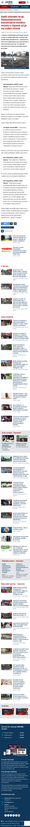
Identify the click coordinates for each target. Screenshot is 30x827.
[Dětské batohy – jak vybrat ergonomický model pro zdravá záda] (6, 396)
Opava (16, 10)
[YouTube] (19, 815)
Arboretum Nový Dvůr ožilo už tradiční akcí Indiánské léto (20, 624)
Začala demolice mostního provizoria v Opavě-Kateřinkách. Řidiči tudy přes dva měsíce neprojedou (21, 287)
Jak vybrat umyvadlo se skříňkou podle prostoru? (20, 538)
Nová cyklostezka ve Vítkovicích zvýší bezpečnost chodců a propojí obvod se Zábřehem (20, 516)
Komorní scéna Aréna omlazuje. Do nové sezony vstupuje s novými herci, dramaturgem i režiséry (21, 421)
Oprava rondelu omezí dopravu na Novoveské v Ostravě (20, 696)
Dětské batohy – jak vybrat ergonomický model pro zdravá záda (20, 396)
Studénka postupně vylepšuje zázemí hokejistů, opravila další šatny (20, 502)
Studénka (20, 507)
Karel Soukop (25, 340)
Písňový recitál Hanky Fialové (21, 444)
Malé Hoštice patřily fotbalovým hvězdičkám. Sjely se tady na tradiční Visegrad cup (20, 364)
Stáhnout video (22, 68)
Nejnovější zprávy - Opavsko (13, 584)
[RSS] (16, 815)
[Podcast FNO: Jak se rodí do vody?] (6, 530)
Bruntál (19, 340)
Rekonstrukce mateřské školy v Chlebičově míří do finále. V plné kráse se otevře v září (20, 637)
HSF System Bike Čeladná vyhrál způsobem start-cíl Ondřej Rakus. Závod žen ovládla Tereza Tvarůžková (20, 669)
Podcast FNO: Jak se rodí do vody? (20, 528)
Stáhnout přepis (10, 68)
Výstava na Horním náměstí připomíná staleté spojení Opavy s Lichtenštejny (21, 603)
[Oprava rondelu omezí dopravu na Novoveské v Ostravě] (6, 697)
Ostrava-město (21, 327)
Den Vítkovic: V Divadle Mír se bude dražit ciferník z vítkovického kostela (20, 407)
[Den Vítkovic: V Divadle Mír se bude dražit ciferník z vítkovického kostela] (6, 407)
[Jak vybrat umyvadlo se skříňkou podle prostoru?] (6, 539)
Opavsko (4, 7)
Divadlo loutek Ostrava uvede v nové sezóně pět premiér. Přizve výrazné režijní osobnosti (19, 684)
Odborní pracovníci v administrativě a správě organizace (22, 567)
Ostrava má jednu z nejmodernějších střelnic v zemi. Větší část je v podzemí (20, 323)
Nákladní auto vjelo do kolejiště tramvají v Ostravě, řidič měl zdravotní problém (21, 458)
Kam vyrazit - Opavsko (11, 433)
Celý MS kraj (20, 355)
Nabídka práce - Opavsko (12, 561)
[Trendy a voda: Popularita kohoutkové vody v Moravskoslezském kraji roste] (6, 250)
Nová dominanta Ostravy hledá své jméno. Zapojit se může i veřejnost (19, 238)
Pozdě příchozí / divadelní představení (8, 445)
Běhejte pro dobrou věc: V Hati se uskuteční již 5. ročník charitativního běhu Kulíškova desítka (20, 549)
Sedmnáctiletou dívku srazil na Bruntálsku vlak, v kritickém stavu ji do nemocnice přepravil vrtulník (20, 349)
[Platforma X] (11, 815)
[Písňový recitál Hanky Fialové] (22, 438)
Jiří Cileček (26, 463)
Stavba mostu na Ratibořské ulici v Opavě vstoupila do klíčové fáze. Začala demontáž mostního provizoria (20, 303)
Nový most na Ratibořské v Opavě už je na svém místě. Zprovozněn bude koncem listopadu (20, 273)
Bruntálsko (25, 7)
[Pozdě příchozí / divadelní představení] (8, 438)
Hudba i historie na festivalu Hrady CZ (19, 614)
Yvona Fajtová (23, 32)
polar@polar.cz (8, 802)
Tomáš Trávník (16, 523)
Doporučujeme (7, 317)
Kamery (5, 706)
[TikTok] (13, 815)
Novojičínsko (14, 7)
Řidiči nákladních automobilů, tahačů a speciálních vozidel (6, 568)
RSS (19, 825)
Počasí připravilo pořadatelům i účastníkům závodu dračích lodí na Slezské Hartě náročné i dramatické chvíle (21, 472)
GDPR (15, 825)
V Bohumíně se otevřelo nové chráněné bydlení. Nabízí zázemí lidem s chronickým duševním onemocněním (20, 487)
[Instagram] (8, 815)
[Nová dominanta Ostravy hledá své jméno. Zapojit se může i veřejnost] (6, 238)
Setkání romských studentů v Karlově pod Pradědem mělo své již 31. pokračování (21, 336)
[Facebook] (5, 815)
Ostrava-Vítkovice (22, 521)
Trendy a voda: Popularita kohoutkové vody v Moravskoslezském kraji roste (20, 250)
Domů (3, 10)
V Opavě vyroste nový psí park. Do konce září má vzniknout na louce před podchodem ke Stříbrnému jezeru (21, 653)
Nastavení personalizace (6, 825)
